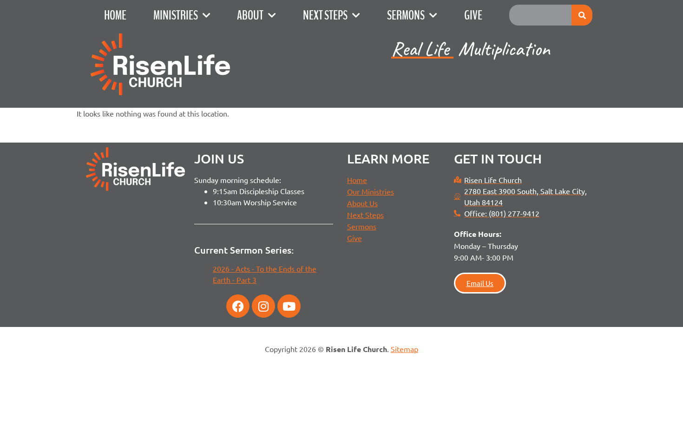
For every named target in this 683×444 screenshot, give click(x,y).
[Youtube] (289, 306)
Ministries (175, 15)
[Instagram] (263, 306)
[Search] (581, 15)
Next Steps (325, 15)
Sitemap (404, 348)
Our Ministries (370, 191)
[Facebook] (238, 306)
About (250, 15)
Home (115, 15)
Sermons (406, 15)
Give (473, 15)
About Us (362, 203)
